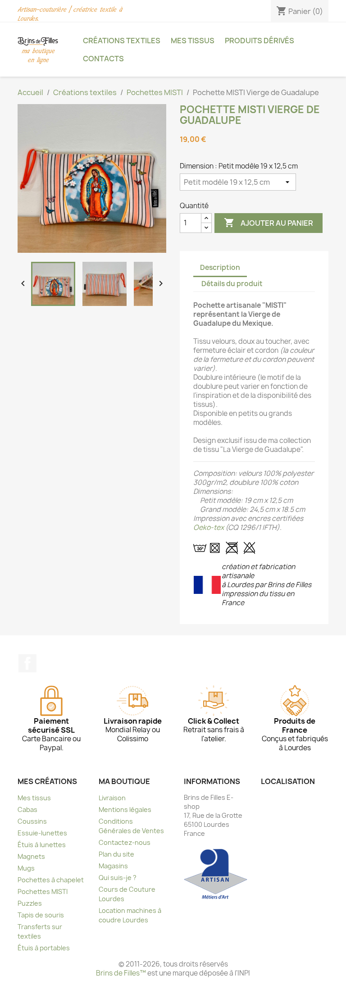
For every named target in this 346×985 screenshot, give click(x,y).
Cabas (27, 809)
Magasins (113, 866)
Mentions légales (125, 809)
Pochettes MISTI (43, 891)
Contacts (103, 59)
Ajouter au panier (268, 222)
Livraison (112, 797)
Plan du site (116, 854)
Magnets (31, 856)
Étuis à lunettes (42, 844)
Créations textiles (121, 41)
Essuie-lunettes (42, 833)
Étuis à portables (44, 948)
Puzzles (30, 903)
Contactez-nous (124, 842)
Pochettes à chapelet (51, 880)
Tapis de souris (41, 915)
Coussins (32, 821)
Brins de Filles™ (121, 973)
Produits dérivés (259, 41)
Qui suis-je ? (118, 877)
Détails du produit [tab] (232, 283)
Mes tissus (192, 41)
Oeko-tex (208, 527)
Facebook (27, 663)
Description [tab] (220, 267)
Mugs (26, 868)
